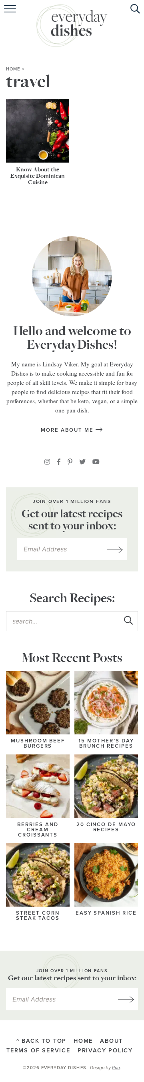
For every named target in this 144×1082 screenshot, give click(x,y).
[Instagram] (47, 461)
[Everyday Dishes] (72, 25)
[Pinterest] (70, 461)
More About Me (68, 430)
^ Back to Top (41, 1041)
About (111, 1041)
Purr (116, 1067)
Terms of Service (38, 1051)
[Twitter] (82, 461)
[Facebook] (58, 461)
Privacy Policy (105, 1051)
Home (13, 69)
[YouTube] (96, 461)
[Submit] (128, 621)
